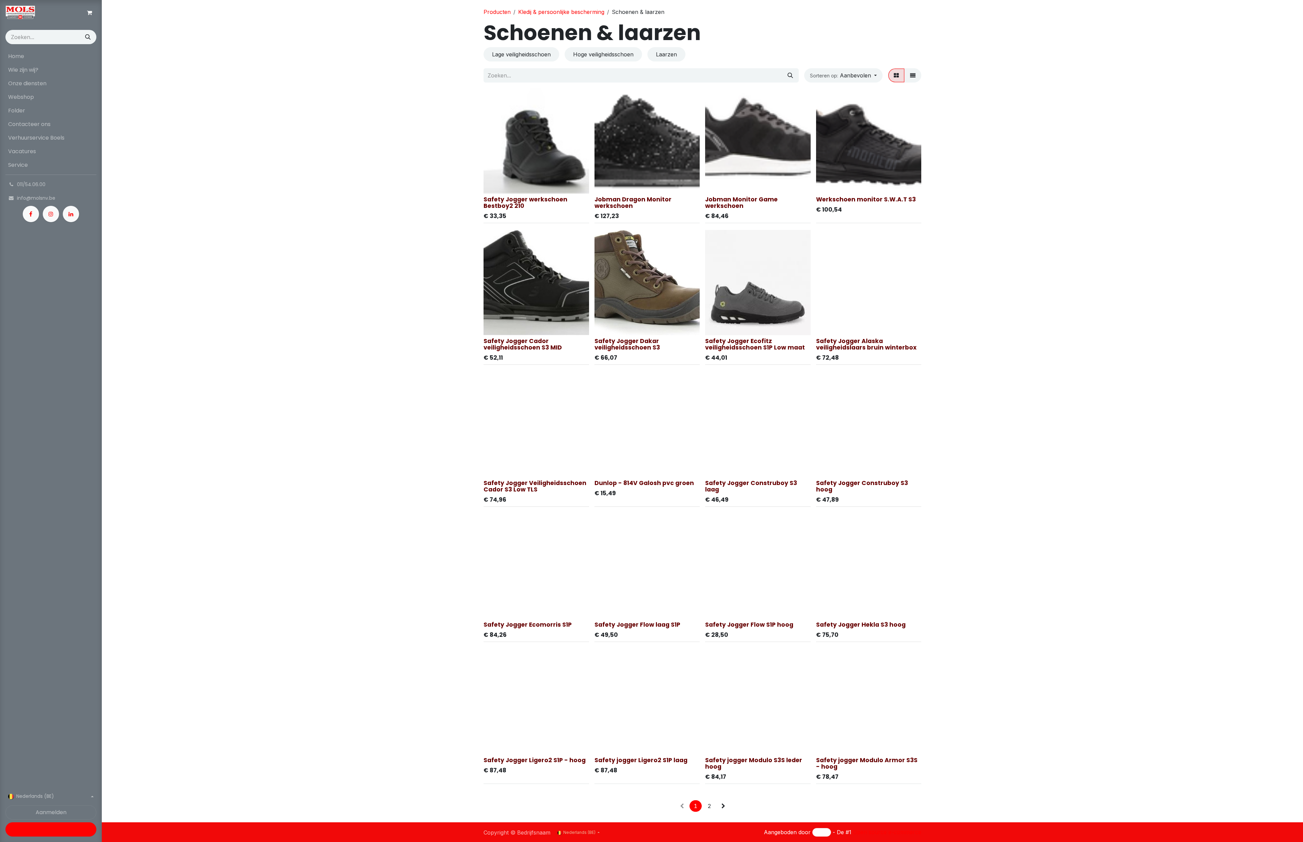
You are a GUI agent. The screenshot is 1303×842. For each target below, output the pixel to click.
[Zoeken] (87, 37)
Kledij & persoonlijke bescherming (561, 11)
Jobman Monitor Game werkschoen (741, 202)
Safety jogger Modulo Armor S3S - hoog (867, 763)
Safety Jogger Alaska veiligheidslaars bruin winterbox (866, 344)
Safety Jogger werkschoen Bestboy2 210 (525, 202)
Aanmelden (51, 812)
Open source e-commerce (887, 832)
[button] (843, 75)
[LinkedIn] (71, 214)
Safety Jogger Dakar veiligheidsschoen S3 (627, 344)
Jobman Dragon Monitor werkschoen (633, 202)
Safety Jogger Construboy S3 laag (751, 486)
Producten (497, 11)
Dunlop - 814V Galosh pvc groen (644, 483)
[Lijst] (912, 75)
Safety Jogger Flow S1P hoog (749, 625)
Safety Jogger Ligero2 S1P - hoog (535, 760)
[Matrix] (896, 75)
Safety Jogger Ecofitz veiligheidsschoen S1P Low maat (755, 344)
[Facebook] (31, 214)
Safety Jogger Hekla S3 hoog (861, 625)
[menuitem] (50, 56)
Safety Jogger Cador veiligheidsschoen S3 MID (523, 344)
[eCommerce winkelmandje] (89, 12)
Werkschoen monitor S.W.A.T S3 (866, 199)
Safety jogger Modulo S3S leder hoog (753, 763)
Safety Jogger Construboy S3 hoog (862, 486)
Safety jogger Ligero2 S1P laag (640, 760)
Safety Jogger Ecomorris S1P (528, 625)
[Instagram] (51, 214)
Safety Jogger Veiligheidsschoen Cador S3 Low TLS (535, 486)
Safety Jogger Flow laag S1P (637, 625)
